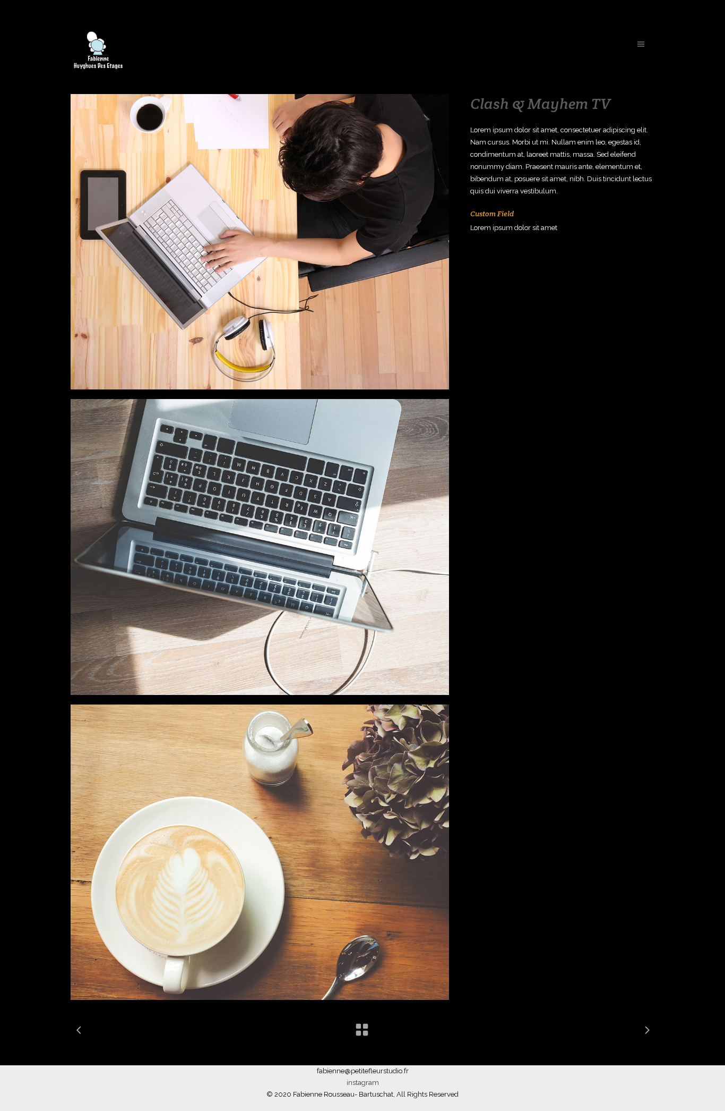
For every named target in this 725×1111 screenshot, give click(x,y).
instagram (363, 1083)
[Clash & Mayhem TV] (260, 241)
